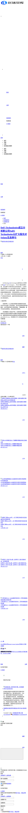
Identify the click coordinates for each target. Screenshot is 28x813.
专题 (5, 142)
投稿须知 (5, 708)
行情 (5, 144)
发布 (2, 137)
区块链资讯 (6, 220)
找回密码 (9, 783)
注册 (26, 664)
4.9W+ (23, 372)
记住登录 (4, 783)
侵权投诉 (15, 708)
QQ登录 (8, 123)
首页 (5, 140)
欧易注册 (3, 718)
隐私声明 (23, 792)
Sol (4, 285)
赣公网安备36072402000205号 (19, 714)
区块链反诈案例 (8, 145)
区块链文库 (15, 712)
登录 (2, 664)
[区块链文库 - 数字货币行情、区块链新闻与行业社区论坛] (14, 688)
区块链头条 (6, 221)
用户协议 (20, 708)
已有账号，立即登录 (6, 796)
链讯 (2, 252)
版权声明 (10, 708)
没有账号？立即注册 (6, 775)
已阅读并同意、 (10, 811)
